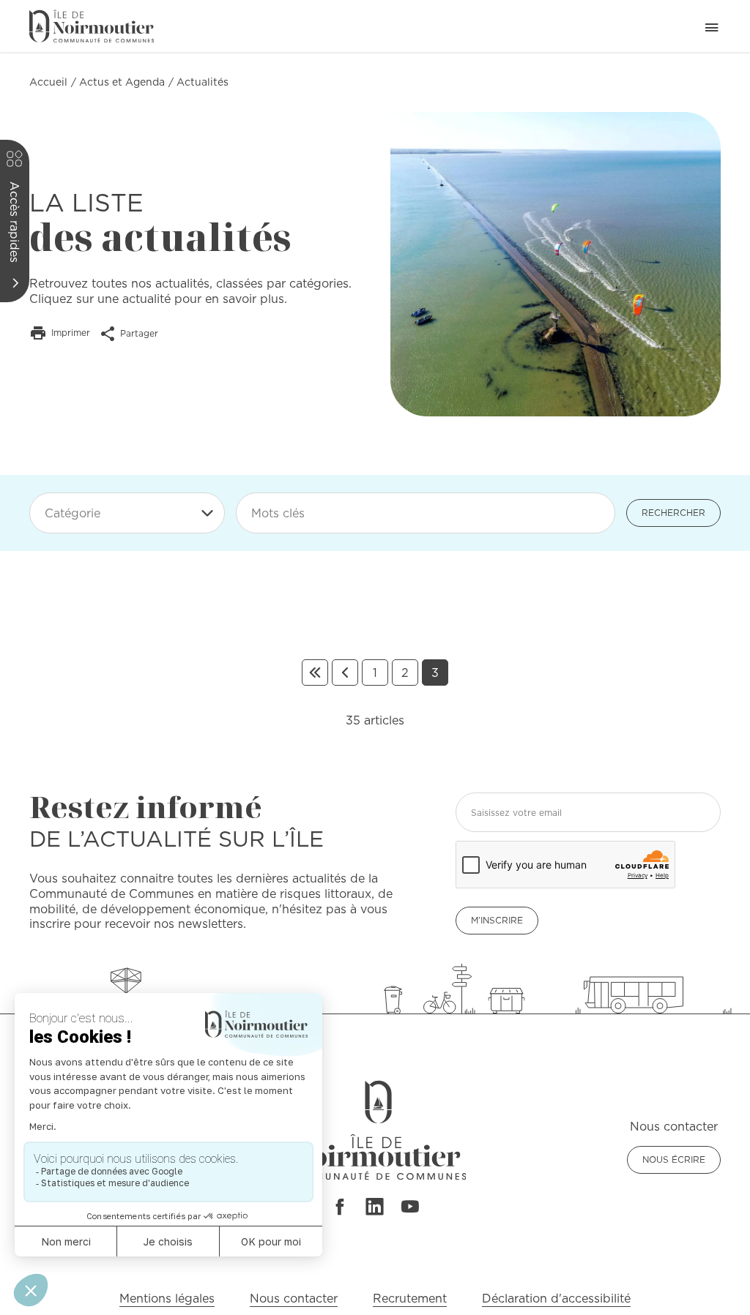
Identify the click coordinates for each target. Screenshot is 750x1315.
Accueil (48, 82)
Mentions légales (167, 1298)
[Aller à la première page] (315, 672)
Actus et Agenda (122, 82)
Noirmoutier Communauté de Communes (91, 26)
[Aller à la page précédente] (345, 672)
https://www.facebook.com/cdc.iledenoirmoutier (339, 1206)
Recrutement (410, 1298)
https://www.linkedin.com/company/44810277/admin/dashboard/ (374, 1206)
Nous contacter (294, 1298)
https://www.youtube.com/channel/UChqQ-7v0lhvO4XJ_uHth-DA (410, 1206)
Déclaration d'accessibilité (556, 1298)
